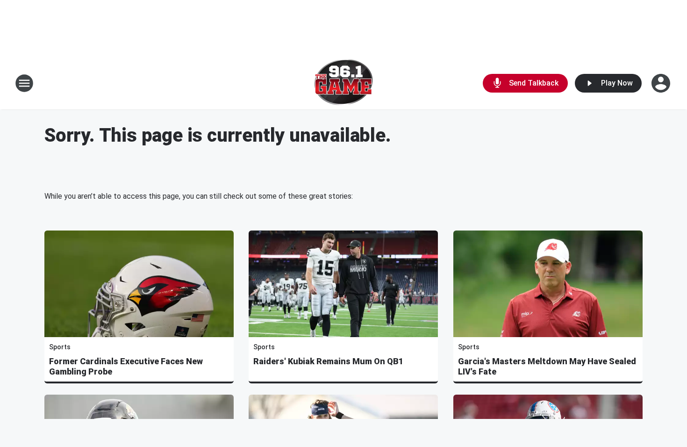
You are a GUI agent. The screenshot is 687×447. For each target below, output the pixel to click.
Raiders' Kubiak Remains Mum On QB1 (328, 361)
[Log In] (661, 83)
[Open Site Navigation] (24, 83)
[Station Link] (343, 83)
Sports (60, 347)
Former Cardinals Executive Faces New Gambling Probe (126, 366)
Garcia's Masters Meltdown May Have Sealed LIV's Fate (547, 366)
